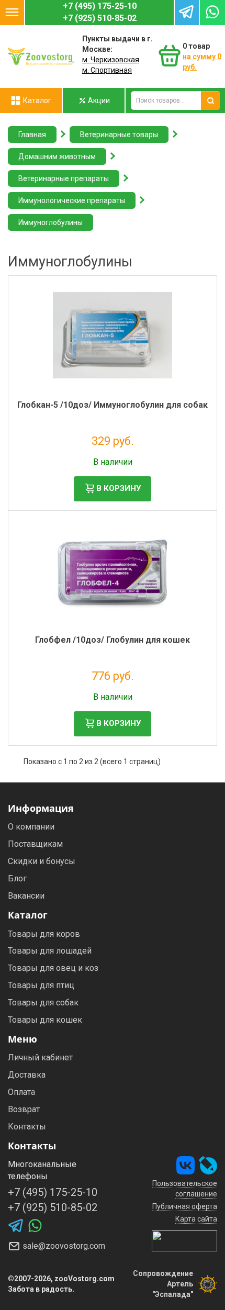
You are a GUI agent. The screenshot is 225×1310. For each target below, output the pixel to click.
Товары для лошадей (50, 951)
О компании (31, 827)
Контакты (27, 1127)
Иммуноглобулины (50, 222)
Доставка (27, 1075)
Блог (17, 878)
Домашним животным (57, 156)
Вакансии (26, 896)
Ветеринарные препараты (63, 178)
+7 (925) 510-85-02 (100, 18)
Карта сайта (196, 1219)
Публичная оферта (184, 1206)
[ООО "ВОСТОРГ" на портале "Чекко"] (184, 1240)
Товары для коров (44, 934)
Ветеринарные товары (119, 134)
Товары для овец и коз (53, 968)
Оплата (21, 1092)
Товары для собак (43, 1002)
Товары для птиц (41, 985)
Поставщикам (35, 844)
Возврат (24, 1109)
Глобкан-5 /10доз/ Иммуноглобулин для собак (112, 405)
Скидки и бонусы (41, 861)
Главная (32, 134)
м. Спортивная (107, 70)
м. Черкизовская (110, 59)
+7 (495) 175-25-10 (100, 6)
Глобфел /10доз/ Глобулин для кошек (112, 640)
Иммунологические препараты (71, 200)
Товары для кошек (45, 1020)
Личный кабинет (40, 1057)
